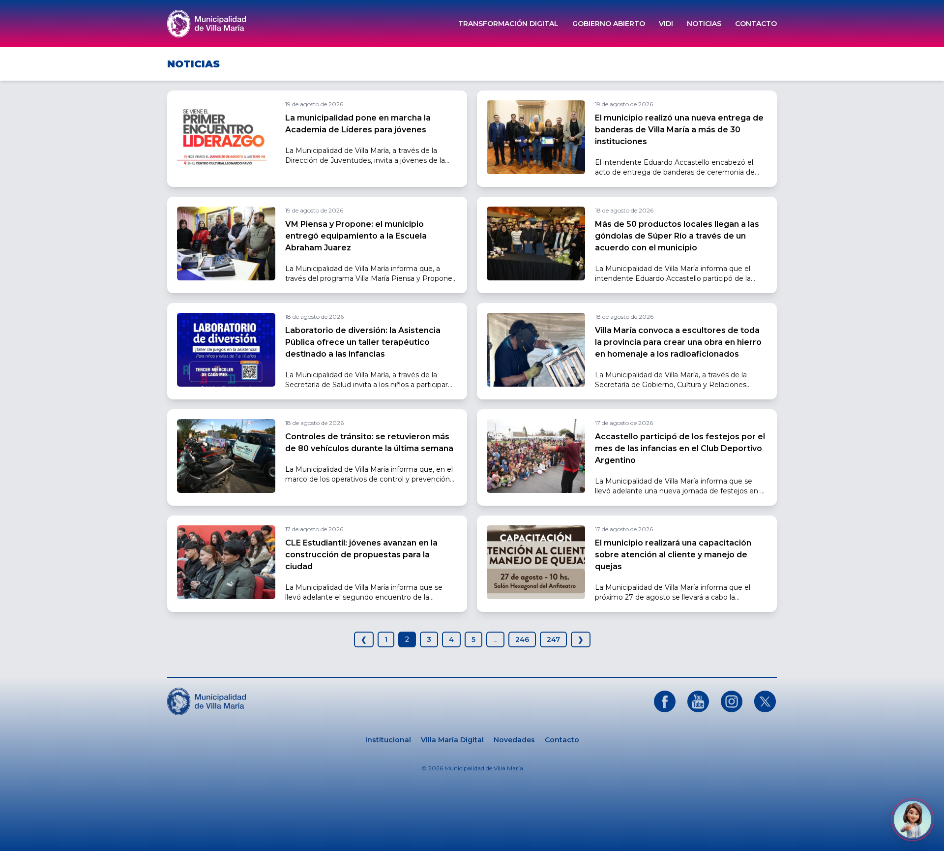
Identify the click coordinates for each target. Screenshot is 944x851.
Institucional (388, 739)
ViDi (666, 23)
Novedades (514, 739)
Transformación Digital (508, 23)
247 (553, 639)
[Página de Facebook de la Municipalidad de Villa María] (665, 701)
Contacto (756, 23)
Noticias (704, 23)
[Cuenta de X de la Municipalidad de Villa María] (765, 701)
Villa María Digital (452, 739)
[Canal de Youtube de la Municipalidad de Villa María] (698, 701)
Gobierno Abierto (608, 23)
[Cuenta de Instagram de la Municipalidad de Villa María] (731, 701)
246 (522, 639)
